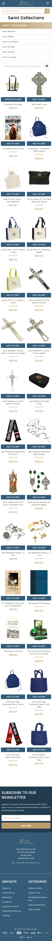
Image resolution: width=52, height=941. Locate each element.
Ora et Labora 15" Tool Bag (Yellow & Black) (39, 200)
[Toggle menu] (3, 3)
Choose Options (13, 99)
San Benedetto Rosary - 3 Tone (13, 554)
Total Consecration (36, 905)
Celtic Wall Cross (39, 104)
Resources (7, 897)
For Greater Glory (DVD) (13, 148)
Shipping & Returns (11, 911)
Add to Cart (39, 99)
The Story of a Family (13, 651)
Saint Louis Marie (10, 41)
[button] (47, 66)
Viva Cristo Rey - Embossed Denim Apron (13, 703)
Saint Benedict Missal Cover (39, 402)
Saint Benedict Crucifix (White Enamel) (13, 402)
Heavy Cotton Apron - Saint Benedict (13, 200)
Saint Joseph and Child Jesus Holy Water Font (13, 503)
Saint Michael (8, 47)
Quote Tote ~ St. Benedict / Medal (39, 250)
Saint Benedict (9, 31)
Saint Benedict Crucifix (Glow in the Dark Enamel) (13, 351)
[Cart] (48, 3)
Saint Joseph (8, 36)
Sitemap (6, 915)
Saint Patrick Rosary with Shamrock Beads (39, 503)
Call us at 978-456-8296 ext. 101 (26, 863)
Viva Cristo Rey (9, 57)
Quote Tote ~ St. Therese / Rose (13, 301)
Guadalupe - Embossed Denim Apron (39, 149)
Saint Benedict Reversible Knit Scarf (13, 452)
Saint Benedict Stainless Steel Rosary (39, 452)
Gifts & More (34, 909)
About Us (6, 888)
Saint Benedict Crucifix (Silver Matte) (39, 351)
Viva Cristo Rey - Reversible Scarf (13, 756)
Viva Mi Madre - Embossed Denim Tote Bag (39, 757)
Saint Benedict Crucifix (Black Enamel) (39, 301)
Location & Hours (10, 906)
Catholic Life (34, 892)
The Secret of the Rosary (39, 603)
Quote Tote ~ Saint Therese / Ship (13, 250)
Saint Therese (8, 52)
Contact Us (7, 902)
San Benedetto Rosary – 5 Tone (39, 554)
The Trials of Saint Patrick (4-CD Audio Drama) (39, 652)
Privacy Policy (8, 892)
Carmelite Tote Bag (13, 104)
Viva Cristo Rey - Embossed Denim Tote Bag (39, 704)
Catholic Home (35, 888)
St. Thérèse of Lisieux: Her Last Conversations (13, 604)
